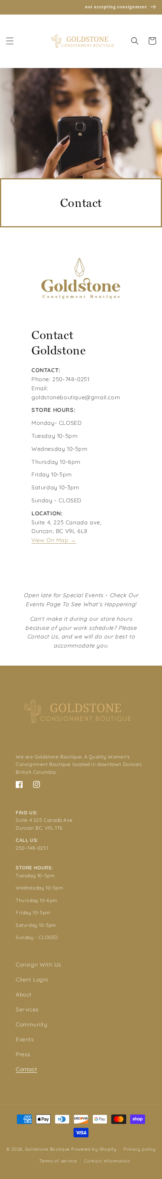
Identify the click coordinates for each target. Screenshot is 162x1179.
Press (23, 1054)
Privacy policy (139, 1149)
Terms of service (58, 1161)
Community (31, 1024)
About (24, 994)
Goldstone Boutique (47, 1148)
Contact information (107, 1161)
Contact (26, 1069)
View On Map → (53, 540)
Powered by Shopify (93, 1148)
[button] (9, 41)
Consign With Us (38, 964)
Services (27, 1009)
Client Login (32, 979)
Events (25, 1039)
